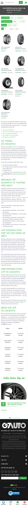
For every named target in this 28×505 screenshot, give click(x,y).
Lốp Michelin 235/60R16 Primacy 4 (7, 91)
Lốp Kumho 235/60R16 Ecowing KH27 (20, 47)
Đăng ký (23, 478)
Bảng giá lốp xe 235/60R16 (9, 137)
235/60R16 (15, 147)
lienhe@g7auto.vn (20, 433)
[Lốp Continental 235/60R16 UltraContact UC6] (7, 105)
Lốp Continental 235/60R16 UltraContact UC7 (6, 47)
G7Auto (21, 125)
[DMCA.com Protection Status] (14, 485)
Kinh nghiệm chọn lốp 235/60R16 (10, 135)
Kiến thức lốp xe (14, 378)
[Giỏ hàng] (26, 2)
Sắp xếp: (12, 29)
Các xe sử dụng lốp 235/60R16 (10, 133)
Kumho (18, 197)
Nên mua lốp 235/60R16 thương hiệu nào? (13, 131)
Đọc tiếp (3, 410)
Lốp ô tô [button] (3, 460)
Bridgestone (8, 197)
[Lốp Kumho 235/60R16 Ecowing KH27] (21, 39)
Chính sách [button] (4, 464)
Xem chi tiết (19, 438)
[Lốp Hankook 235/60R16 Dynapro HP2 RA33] (7, 61)
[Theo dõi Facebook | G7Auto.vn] (2, 471)
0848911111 (10, 433)
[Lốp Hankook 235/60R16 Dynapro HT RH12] (21, 82)
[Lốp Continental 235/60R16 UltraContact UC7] (7, 39)
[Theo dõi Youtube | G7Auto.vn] (16, 471)
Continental (23, 197)
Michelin (3, 197)
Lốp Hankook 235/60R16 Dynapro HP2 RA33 (6, 69)
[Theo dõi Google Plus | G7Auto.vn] (9, 471)
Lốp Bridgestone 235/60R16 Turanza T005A (20, 69)
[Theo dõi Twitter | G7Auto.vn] (5, 471)
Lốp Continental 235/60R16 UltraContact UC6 (6, 113)
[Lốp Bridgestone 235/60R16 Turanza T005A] (21, 61)
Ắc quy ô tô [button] (5, 456)
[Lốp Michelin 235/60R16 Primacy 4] (7, 82)
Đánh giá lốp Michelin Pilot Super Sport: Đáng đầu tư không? (16, 403)
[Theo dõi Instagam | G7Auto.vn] (12, 471)
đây (2, 251)
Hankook (14, 197)
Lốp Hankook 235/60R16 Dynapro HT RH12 (20, 91)
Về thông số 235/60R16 (8, 130)
